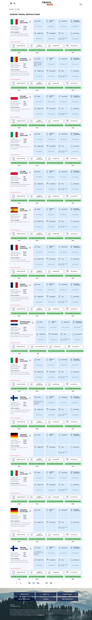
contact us (41, 615)
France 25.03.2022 (24, 247)
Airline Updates (21, 45)
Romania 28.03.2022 (24, 59)
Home (11, 9)
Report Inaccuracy (24, 599)
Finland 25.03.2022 (24, 398)
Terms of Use (24, 594)
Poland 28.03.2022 (24, 97)
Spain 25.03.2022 (24, 209)
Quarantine (56, 45)
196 (29, 583)
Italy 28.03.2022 (24, 21)
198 (38, 583)
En (81, 4)
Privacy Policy (67, 594)
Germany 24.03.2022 (24, 510)
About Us (46, 594)
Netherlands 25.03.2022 (25, 322)
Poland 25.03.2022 (24, 172)
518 (51, 583)
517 (47, 583)
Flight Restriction (39, 46)
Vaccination (74, 45)
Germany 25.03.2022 (24, 435)
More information (16, 41)
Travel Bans (47, 3)
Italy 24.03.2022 (24, 473)
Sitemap (46, 599)
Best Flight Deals (67, 599)
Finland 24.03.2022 (24, 548)
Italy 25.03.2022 (24, 360)
